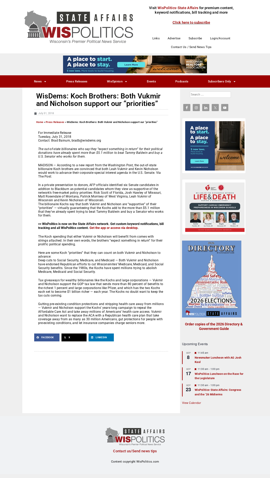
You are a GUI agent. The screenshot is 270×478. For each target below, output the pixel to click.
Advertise (174, 38)
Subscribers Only (219, 81)
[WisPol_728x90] (135, 64)
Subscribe (195, 38)
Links (156, 38)
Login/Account (220, 38)
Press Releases (77, 81)
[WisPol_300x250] (215, 146)
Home (39, 122)
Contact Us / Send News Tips (191, 47)
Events (151, 81)
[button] (46, 337)
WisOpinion (115, 81)
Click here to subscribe (191, 22)
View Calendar (191, 403)
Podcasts (181, 81)
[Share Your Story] (215, 207)
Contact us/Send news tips (135, 451)
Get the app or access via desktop (114, 228)
